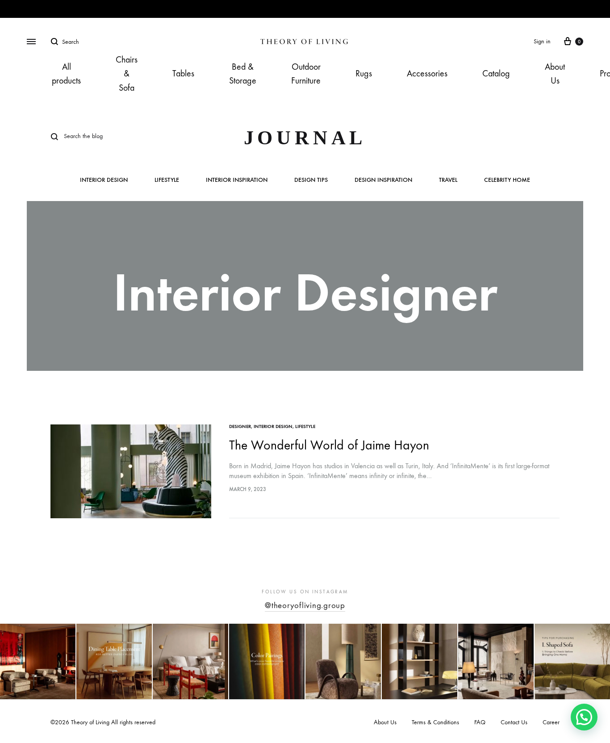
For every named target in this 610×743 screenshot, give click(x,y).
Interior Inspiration (236, 180)
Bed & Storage (242, 74)
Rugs (363, 73)
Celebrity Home (507, 180)
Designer (240, 426)
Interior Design (104, 180)
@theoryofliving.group (305, 605)
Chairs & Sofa (127, 73)
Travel (448, 180)
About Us (555, 74)
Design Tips (311, 180)
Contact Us (514, 722)
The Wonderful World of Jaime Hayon (329, 445)
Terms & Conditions (435, 722)
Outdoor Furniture (306, 74)
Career (551, 722)
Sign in (542, 41)
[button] (584, 717)
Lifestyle (167, 180)
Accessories (427, 73)
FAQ (479, 722)
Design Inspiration (383, 180)
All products (66, 74)
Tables (183, 73)
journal (305, 138)
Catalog (496, 73)
